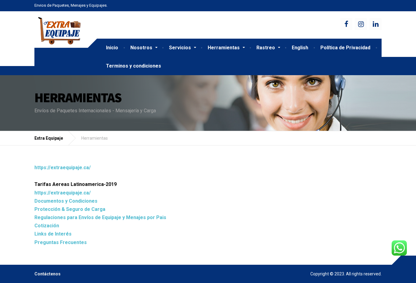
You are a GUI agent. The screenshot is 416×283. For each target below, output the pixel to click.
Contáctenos (47, 273)
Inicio (112, 48)
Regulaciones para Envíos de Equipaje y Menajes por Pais (100, 217)
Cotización (46, 226)
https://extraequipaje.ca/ (62, 167)
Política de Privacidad (345, 48)
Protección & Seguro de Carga (69, 209)
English (300, 48)
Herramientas (224, 48)
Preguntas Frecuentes (60, 242)
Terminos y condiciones (133, 66)
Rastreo (265, 48)
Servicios (180, 48)
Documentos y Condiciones (65, 201)
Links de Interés (53, 234)
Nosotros (141, 48)
